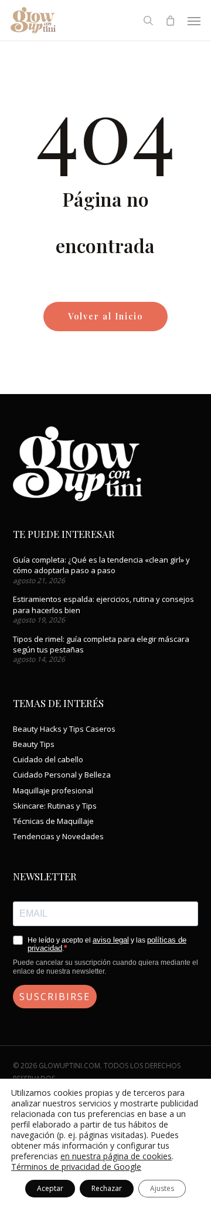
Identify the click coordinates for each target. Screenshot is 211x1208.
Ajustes (162, 1188)
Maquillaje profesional (53, 790)
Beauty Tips (34, 744)
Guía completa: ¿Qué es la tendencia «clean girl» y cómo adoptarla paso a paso (101, 565)
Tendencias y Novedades (58, 836)
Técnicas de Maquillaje (53, 821)
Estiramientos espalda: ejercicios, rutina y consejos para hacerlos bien (103, 604)
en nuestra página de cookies (116, 1156)
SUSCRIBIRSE (54, 996)
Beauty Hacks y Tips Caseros (64, 729)
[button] (194, 20)
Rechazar (106, 1188)
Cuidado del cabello (48, 759)
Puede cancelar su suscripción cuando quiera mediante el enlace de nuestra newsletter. (105, 966)
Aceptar (50, 1188)
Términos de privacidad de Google (76, 1166)
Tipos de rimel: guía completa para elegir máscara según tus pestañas (101, 644)
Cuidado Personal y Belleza (62, 774)
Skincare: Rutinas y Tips (55, 805)
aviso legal (111, 940)
